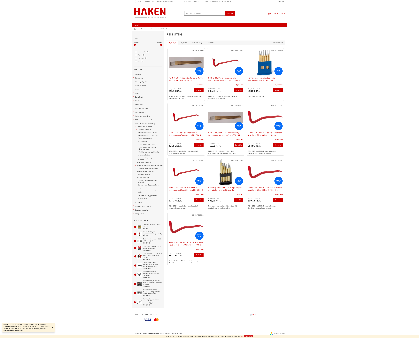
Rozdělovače (142, 141)
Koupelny (138, 202)
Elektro (137, 93)
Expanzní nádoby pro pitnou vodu (150, 188)
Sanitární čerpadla (143, 174)
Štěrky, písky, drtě (141, 82)
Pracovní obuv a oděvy (143, 206)
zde (242, 336)
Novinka (142, 58)
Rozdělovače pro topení (146, 144)
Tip (140, 61)
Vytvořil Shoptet (279, 333)
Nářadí (137, 89)
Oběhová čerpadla (144, 129)
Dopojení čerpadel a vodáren (148, 168)
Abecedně (210, 43)
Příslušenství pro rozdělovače (148, 152)
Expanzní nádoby (143, 177)
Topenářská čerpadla (144, 127)
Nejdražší (184, 43)
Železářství (139, 97)
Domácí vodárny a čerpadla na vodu (150, 165)
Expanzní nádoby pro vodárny (148, 185)
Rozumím (248, 336)
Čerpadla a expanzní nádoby (145, 124)
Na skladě (143, 52)
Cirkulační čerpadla (144, 162)
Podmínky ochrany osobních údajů (217, 2)
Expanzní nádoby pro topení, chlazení (148, 181)
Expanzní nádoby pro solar (147, 196)
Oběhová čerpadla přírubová (148, 135)
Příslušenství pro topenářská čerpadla (148, 159)
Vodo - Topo (139, 105)
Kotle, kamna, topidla (142, 116)
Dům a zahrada (140, 112)
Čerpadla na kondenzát (145, 171)
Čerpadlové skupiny (145, 138)
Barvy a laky (139, 214)
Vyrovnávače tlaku (144, 155)
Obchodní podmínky (191, 2)
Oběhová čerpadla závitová (147, 132)
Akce (141, 55)
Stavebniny (139, 78)
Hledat (230, 13)
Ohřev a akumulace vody (143, 120)
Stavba (137, 101)
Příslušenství (142, 198)
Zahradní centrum (141, 108)
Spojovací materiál (141, 210)
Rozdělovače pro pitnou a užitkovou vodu (147, 148)
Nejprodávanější (197, 43)
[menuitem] (137, 25)
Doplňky (138, 74)
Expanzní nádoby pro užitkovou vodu (149, 192)
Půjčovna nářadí (140, 85)
